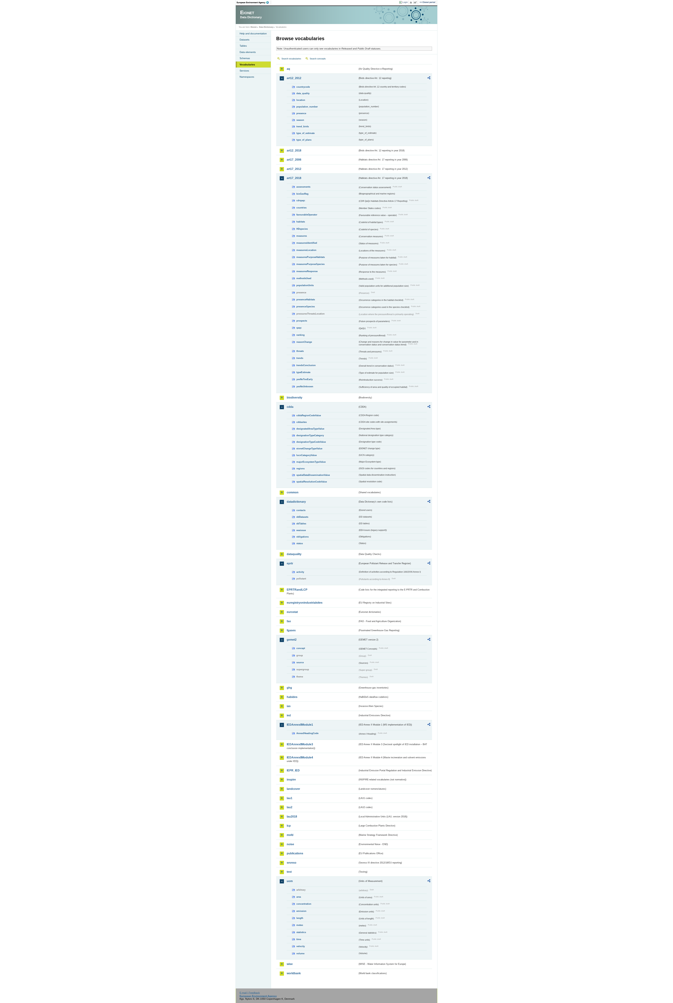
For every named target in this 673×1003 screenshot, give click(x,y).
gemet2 (292, 639)
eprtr (290, 563)
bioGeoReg (302, 194)
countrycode (303, 87)
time (298, 939)
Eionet (254, 27)
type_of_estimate (305, 133)
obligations (302, 536)
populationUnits (305, 285)
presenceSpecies (305, 306)
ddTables (301, 523)
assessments (303, 186)
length (299, 918)
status (299, 543)
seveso (291, 862)
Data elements (248, 52)
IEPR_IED (293, 770)
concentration (303, 904)
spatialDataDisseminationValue (313, 475)
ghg (289, 687)
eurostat (292, 611)
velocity (300, 946)
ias (289, 706)
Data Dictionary (266, 27)
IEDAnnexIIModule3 (300, 744)
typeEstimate (303, 372)
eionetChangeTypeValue (309, 448)
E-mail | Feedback (250, 992)
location (300, 100)
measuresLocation (306, 250)
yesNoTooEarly (304, 379)
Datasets (244, 39)
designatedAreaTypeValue (310, 428)
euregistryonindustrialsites (304, 602)
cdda (290, 406)
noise (290, 844)
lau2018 (292, 816)
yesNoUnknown (304, 386)
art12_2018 (294, 150)
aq (288, 68)
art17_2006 (294, 159)
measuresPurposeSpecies (310, 264)
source (300, 662)
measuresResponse (307, 271)
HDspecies (302, 229)
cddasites (301, 422)
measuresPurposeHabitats (310, 257)
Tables (243, 45)
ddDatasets (302, 517)
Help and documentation (253, 33)
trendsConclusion (306, 365)
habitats (300, 221)
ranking (300, 335)
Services (244, 70)
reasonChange (304, 342)
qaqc (299, 327)
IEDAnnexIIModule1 (300, 724)
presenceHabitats (305, 299)
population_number (307, 106)
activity (300, 572)
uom (290, 881)
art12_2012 (294, 78)
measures (301, 236)
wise (290, 964)
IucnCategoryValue (306, 455)
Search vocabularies (291, 59)
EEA (254, 2)
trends (299, 358)
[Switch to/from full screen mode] (416, 2)
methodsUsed (303, 278)
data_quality (303, 93)
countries (301, 207)
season (300, 120)
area (298, 897)
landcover (293, 788)
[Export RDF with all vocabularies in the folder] (428, 78)
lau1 (289, 798)
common (292, 492)
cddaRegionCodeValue (308, 415)
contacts (300, 510)
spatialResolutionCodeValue (311, 481)
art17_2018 (294, 178)
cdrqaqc (300, 200)
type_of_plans (303, 140)
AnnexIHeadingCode (307, 733)
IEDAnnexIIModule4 (300, 757)
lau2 (289, 807)
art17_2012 (294, 168)
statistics (301, 932)
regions (300, 468)
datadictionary (296, 501)
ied (289, 715)
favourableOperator (306, 214)
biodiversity (294, 397)
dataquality (294, 554)
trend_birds (302, 126)
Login (405, 2)
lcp (289, 825)
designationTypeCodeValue (311, 442)
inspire (291, 779)
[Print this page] (411, 2)
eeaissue (301, 530)
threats (300, 351)
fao (289, 621)
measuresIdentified (306, 243)
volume (300, 953)
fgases (291, 630)
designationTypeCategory (310, 435)
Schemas (245, 58)
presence (301, 113)
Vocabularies (247, 64)
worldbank (294, 973)
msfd (290, 834)
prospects (301, 320)
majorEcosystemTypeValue (311, 462)
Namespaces (247, 76)
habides (292, 696)
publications (295, 853)
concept (300, 648)
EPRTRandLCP (297, 589)
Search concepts (318, 59)
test (289, 871)
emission (301, 911)
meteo (299, 925)
